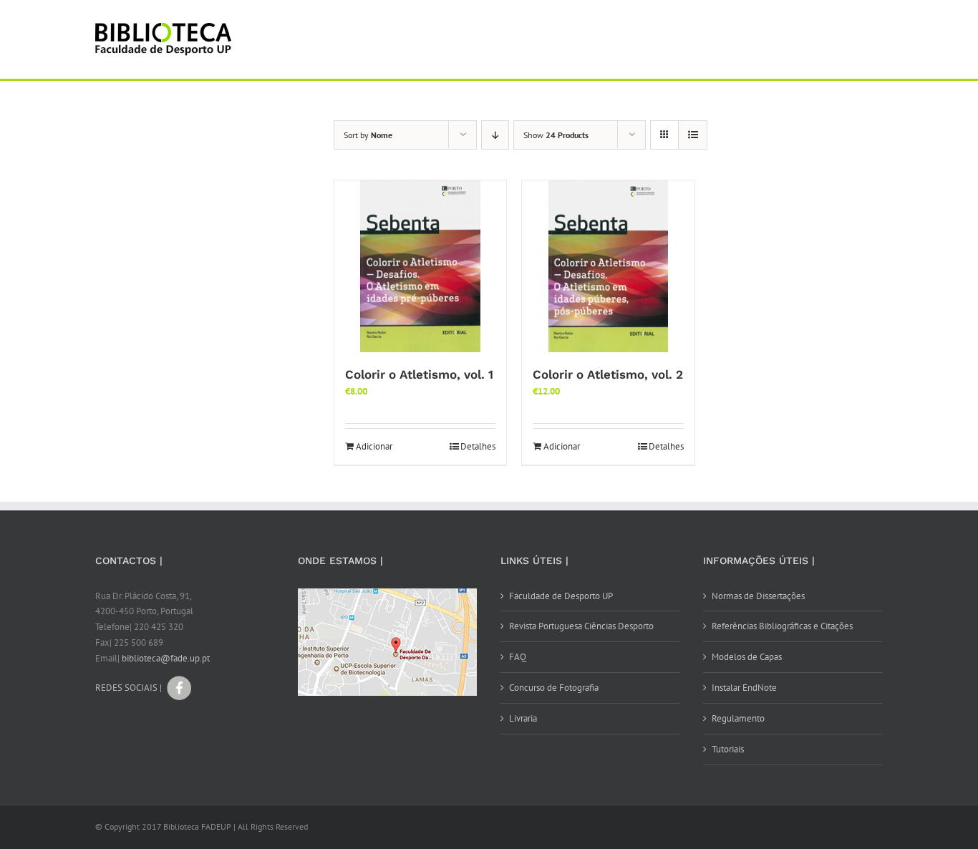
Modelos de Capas (747, 657)
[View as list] (693, 135)
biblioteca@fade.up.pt (166, 658)
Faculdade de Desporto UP (561, 596)
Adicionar (374, 446)
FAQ (517, 657)
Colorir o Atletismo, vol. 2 (608, 374)
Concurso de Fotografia (554, 687)
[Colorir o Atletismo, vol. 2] (608, 266)
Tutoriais (728, 749)
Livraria (523, 718)
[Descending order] (495, 135)
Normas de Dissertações (758, 596)
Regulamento (738, 718)
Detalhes (477, 446)
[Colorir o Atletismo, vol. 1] (420, 266)
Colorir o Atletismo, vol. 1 (419, 374)
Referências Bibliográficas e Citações (782, 626)
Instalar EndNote (744, 687)
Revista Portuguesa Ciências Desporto (581, 626)
